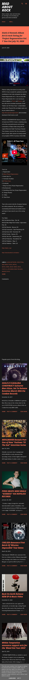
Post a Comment (12, 411)
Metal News (5, 267)
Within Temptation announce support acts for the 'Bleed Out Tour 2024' (14, 645)
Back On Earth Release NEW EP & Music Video (12, 595)
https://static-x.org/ (6, 248)
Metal (15, 264)
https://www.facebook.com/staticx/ (10, 252)
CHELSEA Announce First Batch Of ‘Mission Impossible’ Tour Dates (13, 545)
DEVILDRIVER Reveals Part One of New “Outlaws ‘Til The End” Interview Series (14, 442)
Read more (24, 411)
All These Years (7, 181)
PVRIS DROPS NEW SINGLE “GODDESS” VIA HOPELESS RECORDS (14, 494)
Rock (19, 267)
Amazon (20, 101)
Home (3, 21)
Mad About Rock (7, 6)
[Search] (22, 3)
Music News (13, 267)
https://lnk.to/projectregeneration (10, 112)
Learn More (12, 678)
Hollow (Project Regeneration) (10, 174)
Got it (19, 678)
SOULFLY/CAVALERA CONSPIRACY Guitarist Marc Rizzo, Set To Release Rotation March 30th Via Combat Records (14, 388)
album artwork (11, 262)
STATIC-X (4, 269)
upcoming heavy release (14, 269)
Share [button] (3, 274)
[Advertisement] (14, 338)
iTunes (13, 101)
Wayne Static (6, 271)
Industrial (20, 262)
